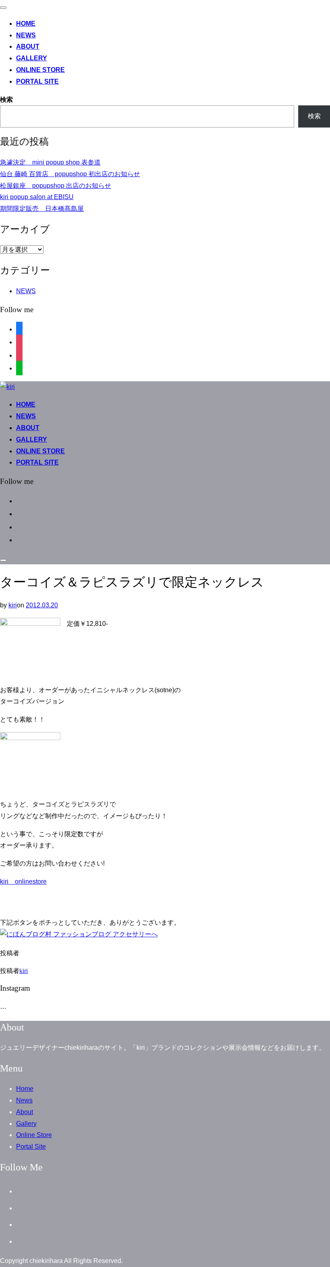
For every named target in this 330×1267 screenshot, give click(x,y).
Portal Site (37, 81)
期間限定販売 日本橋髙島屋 (42, 208)
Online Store (40, 69)
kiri (12, 605)
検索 (6, 99)
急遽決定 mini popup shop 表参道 (50, 162)
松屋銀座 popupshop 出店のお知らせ (55, 185)
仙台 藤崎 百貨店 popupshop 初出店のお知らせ (70, 174)
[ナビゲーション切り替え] (3, 7)
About (27, 46)
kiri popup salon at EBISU (37, 196)
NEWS (26, 291)
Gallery (31, 58)
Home (25, 23)
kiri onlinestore (23, 881)
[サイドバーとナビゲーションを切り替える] (3, 560)
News (26, 35)
